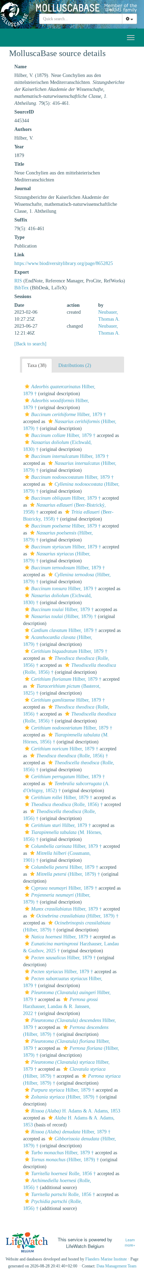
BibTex (21, 287)
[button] (27, 386)
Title (19, 164)
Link (19, 254)
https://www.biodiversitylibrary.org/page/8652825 (63, 263)
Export (21, 272)
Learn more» (130, 1242)
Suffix (20, 219)
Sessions (22, 296)
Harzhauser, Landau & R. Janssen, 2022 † (60, 1006)
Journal (22, 188)
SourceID (24, 112)
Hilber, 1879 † (68, 414)
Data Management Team (116, 1266)
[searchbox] (80, 19)
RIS (18, 280)
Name (20, 66)
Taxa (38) (36, 365)
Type (19, 237)
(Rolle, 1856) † (72, 755)
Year (19, 146)
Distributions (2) (74, 365)
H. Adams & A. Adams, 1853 (75, 1111)
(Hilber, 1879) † (63, 616)
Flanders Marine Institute (106, 1259)
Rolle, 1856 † (63, 1173)
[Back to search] (30, 343)
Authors (22, 129)
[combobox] (80, 19)
